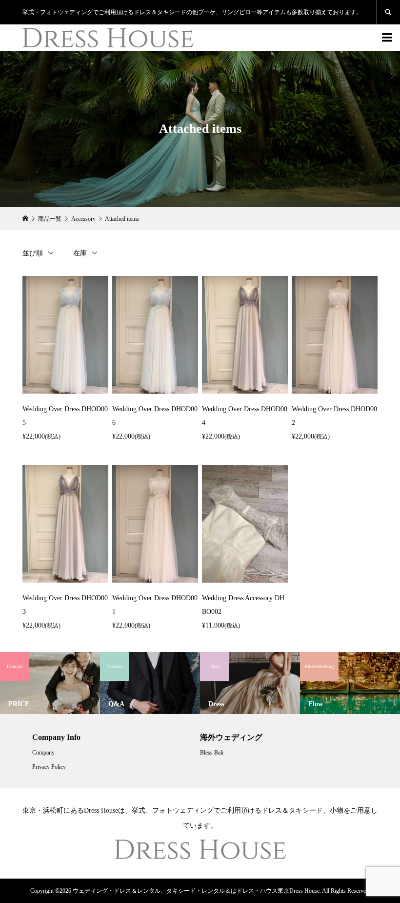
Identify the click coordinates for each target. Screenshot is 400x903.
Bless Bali (211, 752)
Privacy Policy (49, 766)
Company (43, 752)
